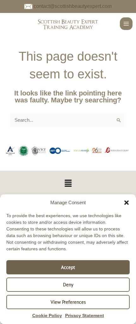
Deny (68, 285)
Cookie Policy (47, 315)
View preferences (68, 302)
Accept (68, 267)
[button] (126, 202)
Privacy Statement (84, 315)
